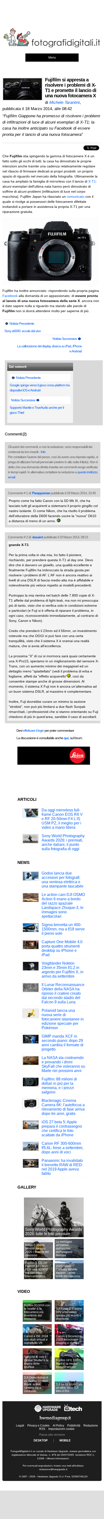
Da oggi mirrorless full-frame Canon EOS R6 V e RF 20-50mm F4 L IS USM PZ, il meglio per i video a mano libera (62, 818)
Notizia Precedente (21, 323)
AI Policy (58, 1425)
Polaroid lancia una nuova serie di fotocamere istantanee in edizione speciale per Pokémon (63, 1019)
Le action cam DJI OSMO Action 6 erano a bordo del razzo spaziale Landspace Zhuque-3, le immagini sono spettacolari (63, 905)
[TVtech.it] (73, 1412)
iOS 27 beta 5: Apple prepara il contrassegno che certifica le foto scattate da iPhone (62, 1128)
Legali (20, 1425)
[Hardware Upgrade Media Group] (55, 1421)
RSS (42, 1429)
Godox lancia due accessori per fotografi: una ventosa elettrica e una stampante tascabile (62, 879)
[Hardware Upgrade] (48, 1412)
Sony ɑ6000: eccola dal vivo (22, 331)
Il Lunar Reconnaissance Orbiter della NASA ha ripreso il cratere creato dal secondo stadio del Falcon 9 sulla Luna (63, 993)
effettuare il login (33, 730)
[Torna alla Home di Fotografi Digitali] (52, 46)
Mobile (65, 1440)
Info (43, 452)
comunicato (75, 196)
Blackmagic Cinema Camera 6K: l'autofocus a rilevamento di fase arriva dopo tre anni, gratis (63, 1107)
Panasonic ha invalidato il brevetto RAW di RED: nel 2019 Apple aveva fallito (62, 1167)
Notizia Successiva (64, 339)
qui (66, 738)
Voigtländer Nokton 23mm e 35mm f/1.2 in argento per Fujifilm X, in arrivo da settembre (62, 969)
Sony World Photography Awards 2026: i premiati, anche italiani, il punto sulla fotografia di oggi (63, 842)
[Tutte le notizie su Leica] (53, 763)
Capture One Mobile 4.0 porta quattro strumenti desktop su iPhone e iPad (62, 948)
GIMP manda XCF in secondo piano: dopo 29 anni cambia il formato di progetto (62, 1042)
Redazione (90, 1425)
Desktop (41, 1440)
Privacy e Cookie (38, 1425)
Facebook (10, 296)
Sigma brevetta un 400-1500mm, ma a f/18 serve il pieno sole (63, 929)
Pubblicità (73, 1425)
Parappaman (41, 493)
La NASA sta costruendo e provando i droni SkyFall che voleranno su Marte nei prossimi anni (63, 1064)
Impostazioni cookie (61, 1429)
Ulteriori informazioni (57, 1458)
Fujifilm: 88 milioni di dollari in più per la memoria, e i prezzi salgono (59, 1085)
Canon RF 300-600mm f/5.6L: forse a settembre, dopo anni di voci (62, 1147)
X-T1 (92, 181)
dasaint (37, 537)
